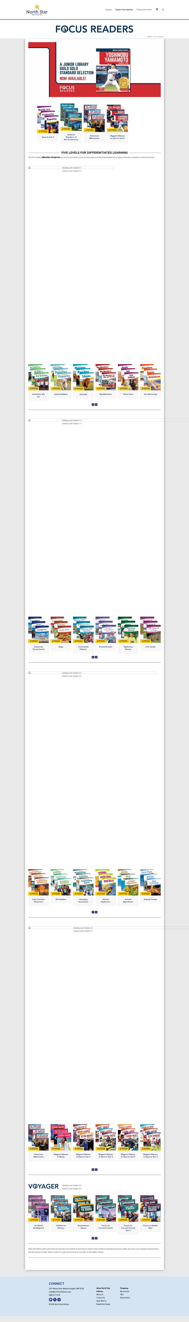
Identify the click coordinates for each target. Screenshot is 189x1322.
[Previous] (93, 410)
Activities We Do (38, 401)
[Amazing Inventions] (83, 888)
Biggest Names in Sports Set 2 (106, 1161)
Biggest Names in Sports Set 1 (83, 1161)
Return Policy (125, 1303)
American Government (38, 653)
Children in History (61, 1232)
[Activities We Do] (38, 383)
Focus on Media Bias (150, 1232)
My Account (124, 1297)
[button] (163, 9)
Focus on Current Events (105, 1232)
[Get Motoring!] (150, 383)
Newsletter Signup (103, 1310)
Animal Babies (61, 400)
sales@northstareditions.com (60, 1298)
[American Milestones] (38, 1143)
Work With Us (101, 1307)
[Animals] (83, 383)
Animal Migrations (128, 906)
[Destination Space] (83, 1214)
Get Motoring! (150, 400)
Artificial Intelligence (38, 1232)
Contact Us (100, 1303)
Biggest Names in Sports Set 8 (117, 143)
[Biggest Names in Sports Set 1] (83, 1143)
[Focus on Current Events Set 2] (128, 1214)
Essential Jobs (105, 652)
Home (150, 37)
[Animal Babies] (61, 383)
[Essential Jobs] (106, 635)
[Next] (96, 410)
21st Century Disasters (38, 906)
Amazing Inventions (83, 906)
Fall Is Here (128, 400)
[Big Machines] (106, 383)
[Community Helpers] (83, 635)
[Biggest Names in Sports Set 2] (106, 1143)
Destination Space (83, 1232)
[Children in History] (61, 1214)
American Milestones (94, 143)
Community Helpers (83, 653)
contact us (57, 1258)
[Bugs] (61, 635)
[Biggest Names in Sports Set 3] (128, 1143)
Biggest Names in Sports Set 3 (128, 1161)
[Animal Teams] (150, 888)
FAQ (121, 1300)
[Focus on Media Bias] (150, 1214)
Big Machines (106, 400)
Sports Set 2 (48, 143)
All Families (61, 905)
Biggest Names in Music (61, 1161)
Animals (83, 400)
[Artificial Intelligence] (38, 1214)
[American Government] (38, 635)
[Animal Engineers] (105, 888)
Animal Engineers (105, 906)
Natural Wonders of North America (71, 143)
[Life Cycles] (150, 635)
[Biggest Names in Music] (61, 1143)
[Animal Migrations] (128, 888)
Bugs (61, 652)
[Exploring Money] (128, 635)
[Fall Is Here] (128, 383)
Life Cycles (150, 652)
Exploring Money (128, 653)
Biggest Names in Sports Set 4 (150, 1161)
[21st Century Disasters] (38, 888)
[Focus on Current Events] (106, 1214)
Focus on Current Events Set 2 (128, 1234)
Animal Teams (150, 905)
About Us (99, 1300)
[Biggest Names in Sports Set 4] (150, 1143)
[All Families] (61, 888)
